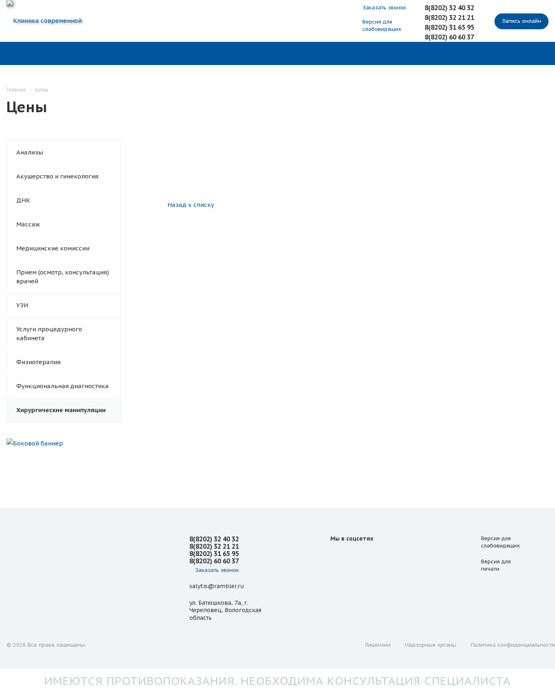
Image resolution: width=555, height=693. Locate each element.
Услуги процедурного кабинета (49, 333)
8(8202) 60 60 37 (449, 37)
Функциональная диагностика (62, 386)
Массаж (28, 224)
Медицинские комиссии (52, 248)
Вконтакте (338, 557)
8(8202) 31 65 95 (449, 27)
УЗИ (22, 305)
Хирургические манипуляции (61, 410)
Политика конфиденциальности (513, 644)
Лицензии (377, 644)
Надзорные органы (430, 644)
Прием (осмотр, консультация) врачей (62, 276)
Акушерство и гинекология (57, 176)
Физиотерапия (38, 362)
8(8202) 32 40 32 (449, 8)
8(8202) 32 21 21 (449, 17)
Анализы (29, 152)
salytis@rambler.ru (216, 586)
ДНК (23, 200)
